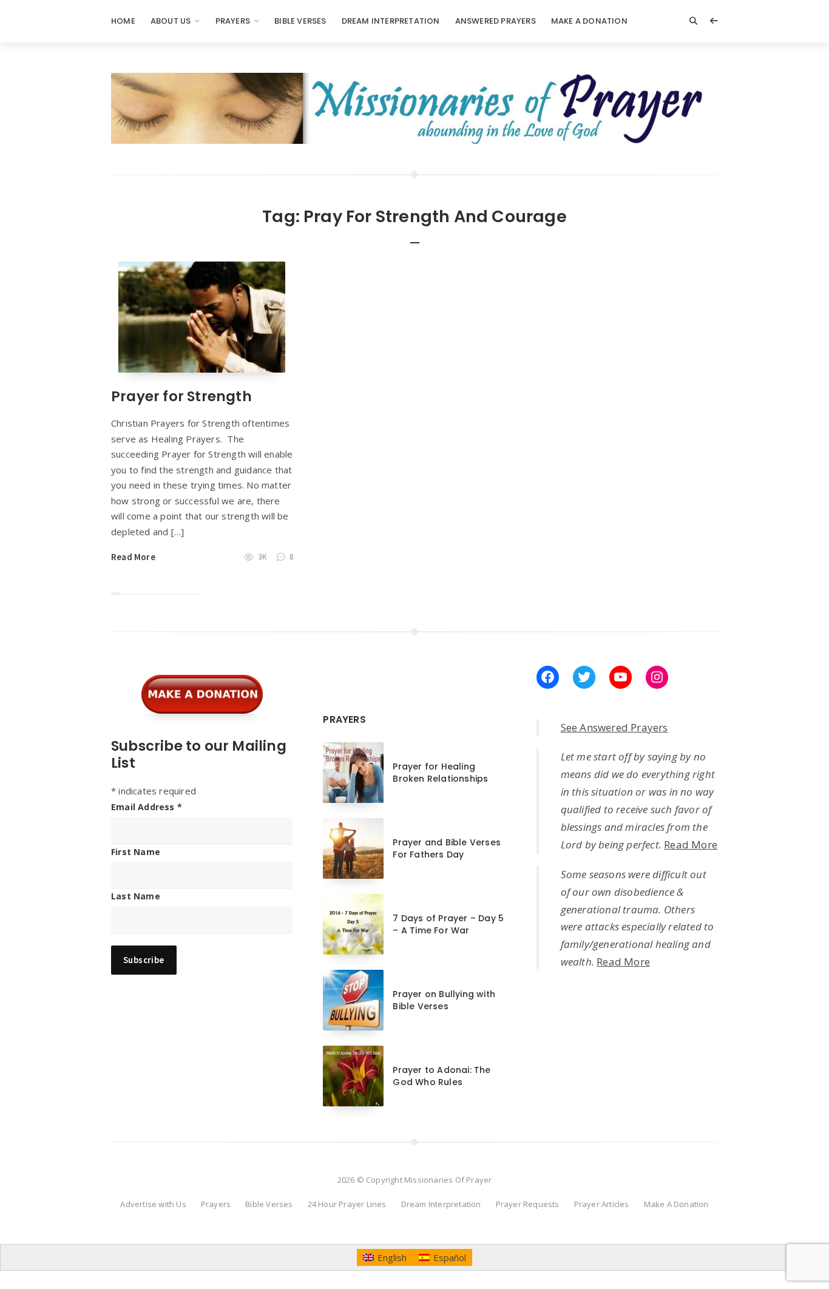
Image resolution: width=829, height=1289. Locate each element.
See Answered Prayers (614, 727)
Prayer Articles (601, 1204)
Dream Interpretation (391, 21)
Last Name (135, 896)
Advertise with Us (153, 1204)
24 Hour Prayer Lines (347, 1204)
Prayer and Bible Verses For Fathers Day (447, 848)
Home (123, 21)
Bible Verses (300, 21)
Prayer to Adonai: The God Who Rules (441, 1076)
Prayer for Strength (181, 396)
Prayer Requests (528, 1204)
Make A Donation (589, 21)
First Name (135, 852)
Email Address (146, 807)
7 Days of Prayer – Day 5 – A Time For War (448, 924)
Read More (133, 557)
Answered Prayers (495, 21)
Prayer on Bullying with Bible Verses (444, 1000)
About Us (171, 21)
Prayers (232, 21)
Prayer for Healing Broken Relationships (440, 772)
